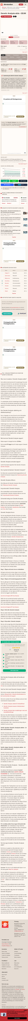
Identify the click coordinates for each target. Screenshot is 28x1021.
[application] (10, 172)
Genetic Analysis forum (17, 537)
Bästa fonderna (17, 957)
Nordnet (9, 203)
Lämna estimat (7, 313)
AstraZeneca (15, 507)
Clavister (6, 285)
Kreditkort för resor (6, 965)
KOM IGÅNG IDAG (14, 670)
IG (3, 879)
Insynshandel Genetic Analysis (11, 495)
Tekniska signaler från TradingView (14, 153)
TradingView (18, 902)
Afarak (6, 291)
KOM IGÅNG (17, 1018)
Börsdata (3, 904)
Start (3, 55)
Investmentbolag (17, 953)
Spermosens (7, 275)
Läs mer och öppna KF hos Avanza (10, 607)
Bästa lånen (16, 963)
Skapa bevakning (7, 16)
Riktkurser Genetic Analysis (10, 485)
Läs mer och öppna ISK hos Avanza (10, 596)
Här (2, 686)
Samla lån (16, 968)
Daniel (23, 989)
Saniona (6, 288)
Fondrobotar (16, 955)
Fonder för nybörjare (6, 955)
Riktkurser (24, 55)
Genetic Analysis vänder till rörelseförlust (14, 703)
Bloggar (24, 57)
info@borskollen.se (18, 931)
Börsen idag (4, 951)
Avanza (3, 203)
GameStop (7, 280)
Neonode (7, 283)
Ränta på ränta (5, 957)
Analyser (18, 57)
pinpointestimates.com (15, 307)
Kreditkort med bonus (6, 966)
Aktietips (16, 951)
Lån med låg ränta (18, 966)
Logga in (21, 4)
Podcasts (20, 59)
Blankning (12, 57)
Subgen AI (7, 273)
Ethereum (4, 978)
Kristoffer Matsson (6, 945)
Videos (7, 59)
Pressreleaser (16, 55)
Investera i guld (5, 980)
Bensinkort (4, 968)
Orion (4, 509)
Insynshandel (4, 57)
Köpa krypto (4, 974)
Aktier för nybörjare (13, 869)
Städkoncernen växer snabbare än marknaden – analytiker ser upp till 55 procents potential (14, 7)
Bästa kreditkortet (5, 963)
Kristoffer (17, 989)
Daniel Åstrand (5, 944)
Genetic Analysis (5, 466)
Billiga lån (16, 965)
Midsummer (7, 278)
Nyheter (8, 55)
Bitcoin (3, 976)
